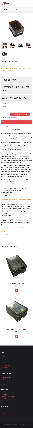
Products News (5, 363)
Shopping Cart (5, 400)
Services (3, 361)
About (3, 358)
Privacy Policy (5, 411)
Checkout (4, 398)
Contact (3, 384)
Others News (4, 367)
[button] (25, 17)
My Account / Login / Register (8, 396)
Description (5, 121)
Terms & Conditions (6, 413)
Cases (11, 117)
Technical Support (6, 377)
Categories (4, 394)
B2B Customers (5, 379)
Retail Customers (5, 382)
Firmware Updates (6, 365)
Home (3, 356)
